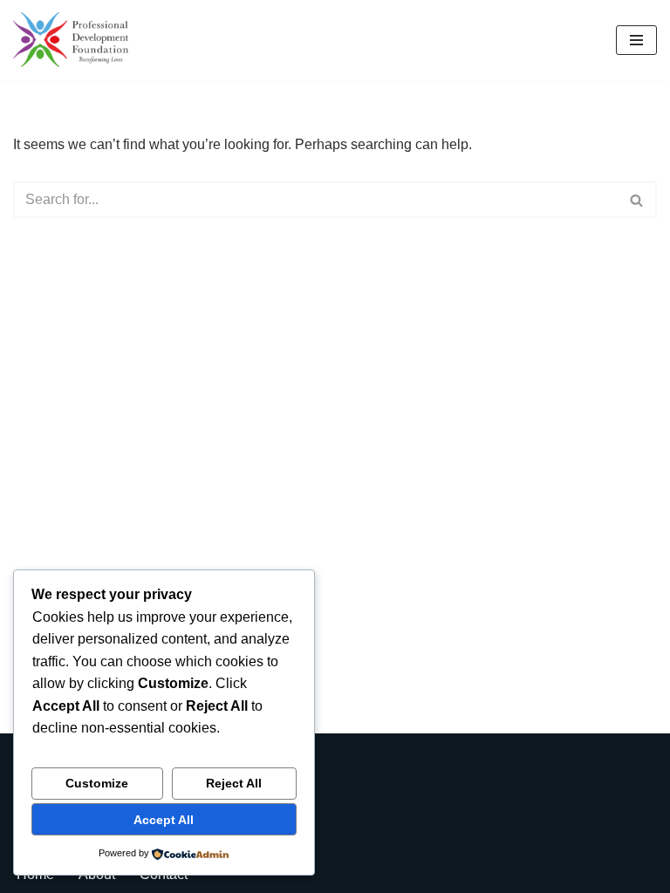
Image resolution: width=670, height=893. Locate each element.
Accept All (163, 820)
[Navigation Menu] (636, 40)
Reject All (234, 783)
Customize (96, 783)
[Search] (637, 199)
